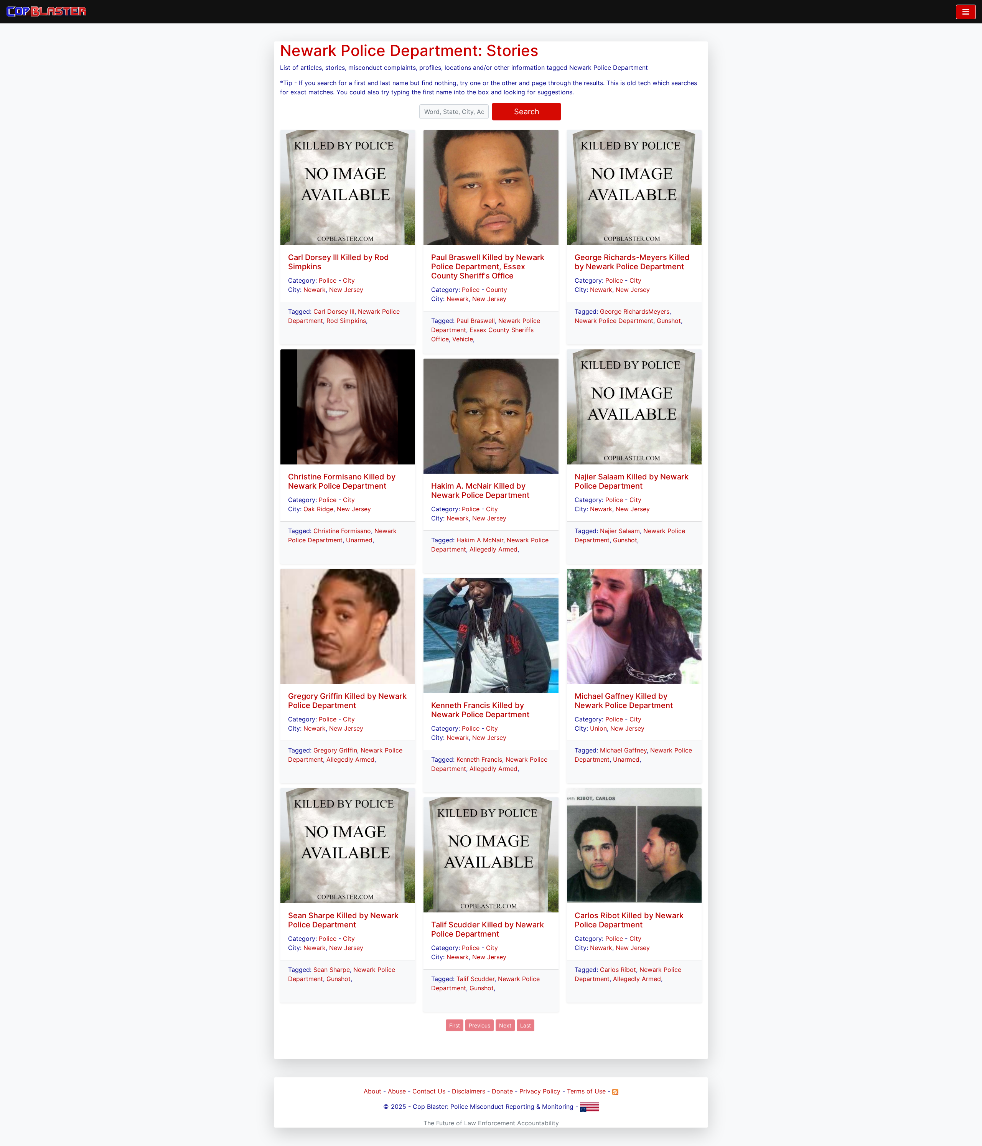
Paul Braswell (475, 320)
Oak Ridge (318, 509)
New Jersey (346, 289)
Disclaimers (468, 1091)
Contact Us (428, 1091)
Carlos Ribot (618, 969)
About (372, 1091)
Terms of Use (586, 1091)
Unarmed (359, 540)
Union (598, 728)
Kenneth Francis (479, 759)
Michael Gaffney (623, 750)
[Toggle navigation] (966, 12)
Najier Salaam (620, 531)
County (496, 289)
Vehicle (462, 339)
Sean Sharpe (331, 969)
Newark (314, 289)
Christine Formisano (342, 531)
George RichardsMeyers (634, 311)
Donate (502, 1091)
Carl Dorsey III (333, 311)
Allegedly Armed (350, 759)
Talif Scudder (475, 979)
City (349, 280)
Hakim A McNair (479, 540)
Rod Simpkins (346, 320)
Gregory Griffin (335, 750)
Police (327, 280)
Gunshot (338, 979)
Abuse (397, 1091)
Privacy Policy (539, 1091)
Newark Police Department (614, 320)
